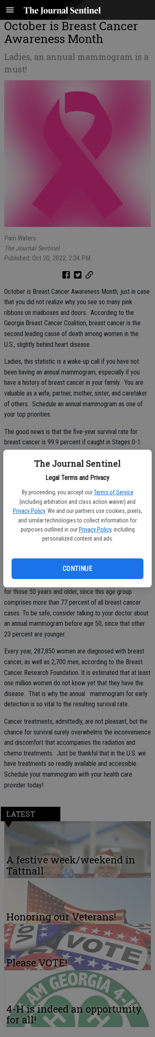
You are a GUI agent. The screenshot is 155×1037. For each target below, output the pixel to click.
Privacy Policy (29, 511)
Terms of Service (114, 492)
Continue (77, 568)
